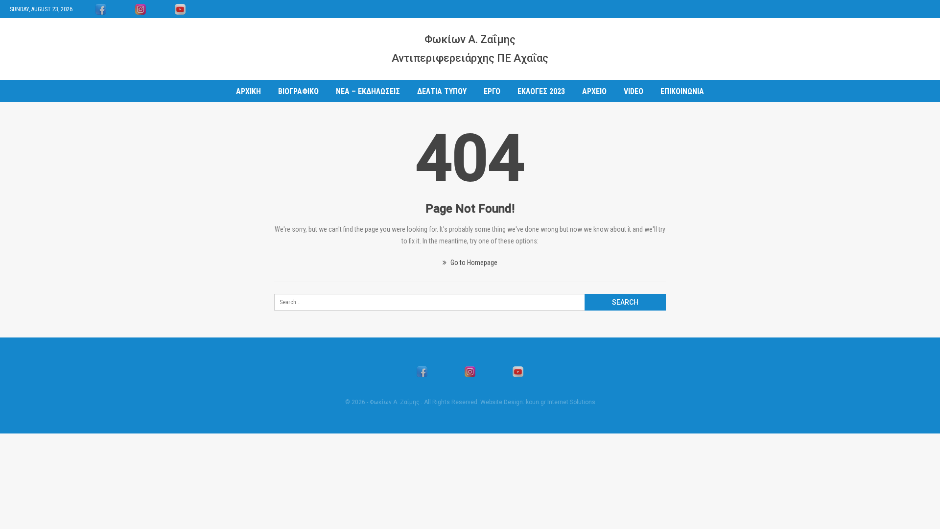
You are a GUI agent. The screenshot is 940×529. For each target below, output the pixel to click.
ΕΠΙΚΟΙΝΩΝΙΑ (682, 91)
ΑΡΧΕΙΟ (594, 91)
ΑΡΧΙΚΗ (248, 91)
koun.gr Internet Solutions (560, 402)
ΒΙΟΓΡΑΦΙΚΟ (298, 91)
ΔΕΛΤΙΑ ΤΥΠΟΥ (442, 91)
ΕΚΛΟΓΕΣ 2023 (541, 91)
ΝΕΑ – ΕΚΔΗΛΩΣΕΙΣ (368, 91)
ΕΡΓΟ (492, 91)
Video (633, 91)
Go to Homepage (473, 262)
